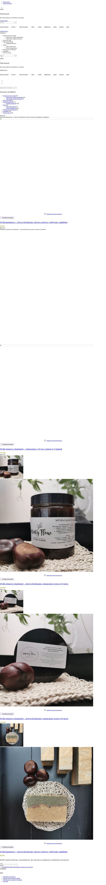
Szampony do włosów (9, 110)
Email (1, 865)
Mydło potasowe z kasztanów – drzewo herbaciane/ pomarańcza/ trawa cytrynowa (34, 583)
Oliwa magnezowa (11, 108)
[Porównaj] (0, 211)
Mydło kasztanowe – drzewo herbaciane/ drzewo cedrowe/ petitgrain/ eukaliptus (33, 222)
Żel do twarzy (7, 113)
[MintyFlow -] (4, 21)
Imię (1, 864)
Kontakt (5, 881)
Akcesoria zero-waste (9, 96)
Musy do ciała (7, 100)
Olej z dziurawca (11, 106)
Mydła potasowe (11, 103)
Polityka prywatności (9, 877)
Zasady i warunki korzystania (11, 878)
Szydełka (5, 111)
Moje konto (6, 2)
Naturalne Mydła (8, 102)
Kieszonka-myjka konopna (14, 99)
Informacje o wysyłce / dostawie (12, 880)
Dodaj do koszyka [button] (7, 218)
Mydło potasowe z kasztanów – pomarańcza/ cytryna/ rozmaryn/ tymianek (31, 449)
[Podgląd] (0, 215)
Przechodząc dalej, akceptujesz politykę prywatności (17, 867)
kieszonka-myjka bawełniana (14, 97)
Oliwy (4, 105)
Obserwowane (7, 3)
